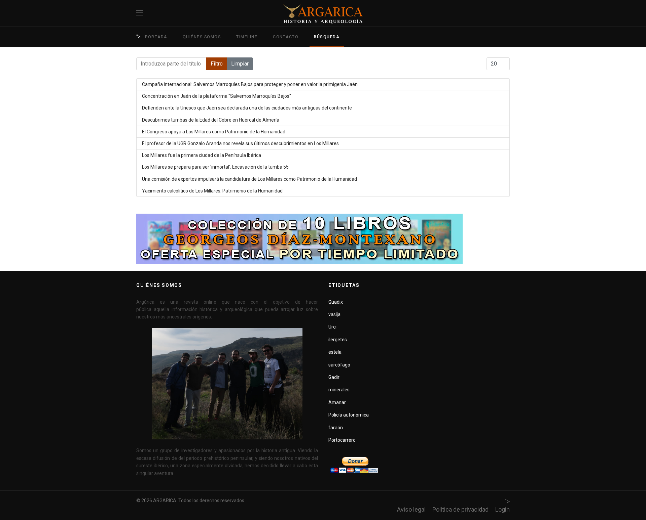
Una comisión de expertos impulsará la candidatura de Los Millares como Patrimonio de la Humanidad (249, 179)
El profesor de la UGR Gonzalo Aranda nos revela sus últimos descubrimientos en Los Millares (240, 143)
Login (502, 509)
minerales (339, 389)
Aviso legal (411, 509)
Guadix (335, 302)
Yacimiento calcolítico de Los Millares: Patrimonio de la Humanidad (212, 190)
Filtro (217, 63)
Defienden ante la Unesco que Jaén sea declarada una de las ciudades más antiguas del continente (247, 108)
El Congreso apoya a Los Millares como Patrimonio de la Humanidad (213, 131)
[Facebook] (507, 13)
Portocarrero (342, 440)
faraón (335, 427)
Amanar (337, 402)
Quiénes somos (202, 37)
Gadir (333, 377)
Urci (332, 327)
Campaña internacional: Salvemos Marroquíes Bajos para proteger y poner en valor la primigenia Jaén (250, 84)
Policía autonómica (348, 415)
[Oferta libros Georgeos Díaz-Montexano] (323, 239)
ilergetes (337, 339)
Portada (156, 37)
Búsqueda (326, 37)
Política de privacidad (460, 509)
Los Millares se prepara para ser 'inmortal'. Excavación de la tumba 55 (215, 167)
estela (335, 352)
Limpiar (240, 63)
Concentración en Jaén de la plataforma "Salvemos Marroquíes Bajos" (216, 96)
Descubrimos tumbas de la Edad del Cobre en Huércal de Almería (210, 120)
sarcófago (339, 364)
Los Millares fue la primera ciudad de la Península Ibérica (201, 155)
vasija (334, 314)
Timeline (246, 37)
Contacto (285, 37)
